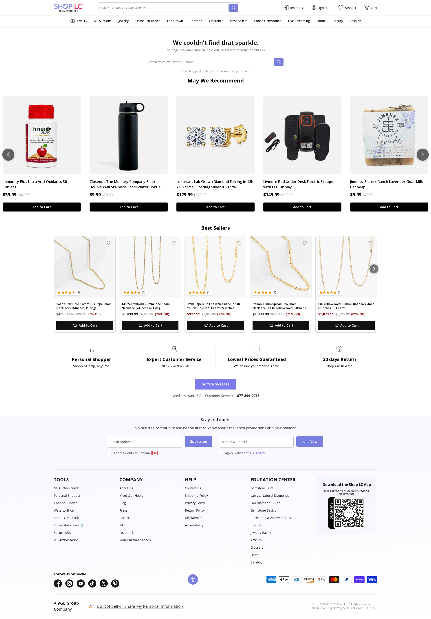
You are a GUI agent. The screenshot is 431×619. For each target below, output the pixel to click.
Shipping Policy (196, 495)
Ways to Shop (64, 510)
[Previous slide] (8, 155)
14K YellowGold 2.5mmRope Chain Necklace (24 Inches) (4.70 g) (146, 306)
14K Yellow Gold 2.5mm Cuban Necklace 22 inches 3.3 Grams (346, 306)
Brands (256, 525)
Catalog (256, 562)
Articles (256, 540)
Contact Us (193, 488)
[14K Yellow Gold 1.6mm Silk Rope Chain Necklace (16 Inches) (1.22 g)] (84, 267)
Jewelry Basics (261, 532)
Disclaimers (193, 518)
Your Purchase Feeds (135, 540)
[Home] (76, 7)
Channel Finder (65, 503)
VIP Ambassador (66, 540)
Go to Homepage (215, 384)
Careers (125, 518)
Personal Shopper (67, 495)
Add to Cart (42, 207)
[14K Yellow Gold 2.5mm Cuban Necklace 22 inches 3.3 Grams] (346, 267)
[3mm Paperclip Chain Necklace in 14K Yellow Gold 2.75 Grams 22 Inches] (215, 267)
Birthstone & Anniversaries (271, 518)
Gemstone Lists (262, 488)
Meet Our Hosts (131, 495)
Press (123, 510)
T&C (122, 525)
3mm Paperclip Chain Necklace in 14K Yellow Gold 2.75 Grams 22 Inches (213, 306)
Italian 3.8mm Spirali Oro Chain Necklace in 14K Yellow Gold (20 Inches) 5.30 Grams (280, 306)
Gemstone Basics (263, 510)
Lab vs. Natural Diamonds (270, 495)
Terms (246, 453)
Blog (122, 503)
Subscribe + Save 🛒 (69, 525)
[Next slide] (423, 155)
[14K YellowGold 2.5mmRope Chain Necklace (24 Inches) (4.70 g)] (150, 267)
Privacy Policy (195, 503)
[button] (84, 479)
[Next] (373, 268)
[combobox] (164, 8)
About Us (126, 488)
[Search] (233, 8)
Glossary (257, 547)
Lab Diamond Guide (265, 503)
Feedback (126, 532)
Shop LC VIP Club (66, 518)
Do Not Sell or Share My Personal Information (140, 606)
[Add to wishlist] (108, 243)
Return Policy (195, 510)
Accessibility (194, 525)
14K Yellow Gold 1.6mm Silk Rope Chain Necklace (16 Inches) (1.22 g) (84, 306)
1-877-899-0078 (177, 366)
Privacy (259, 453)
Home (255, 555)
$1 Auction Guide (67, 488)
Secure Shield (64, 532)
